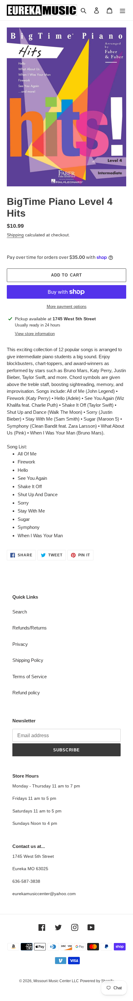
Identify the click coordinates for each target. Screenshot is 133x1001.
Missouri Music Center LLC (56, 981)
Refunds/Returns (29, 627)
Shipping (15, 234)
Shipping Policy (27, 660)
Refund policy (26, 692)
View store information (35, 333)
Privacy (20, 644)
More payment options (67, 306)
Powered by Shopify (97, 981)
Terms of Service (29, 676)
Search (19, 611)
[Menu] (122, 10)
